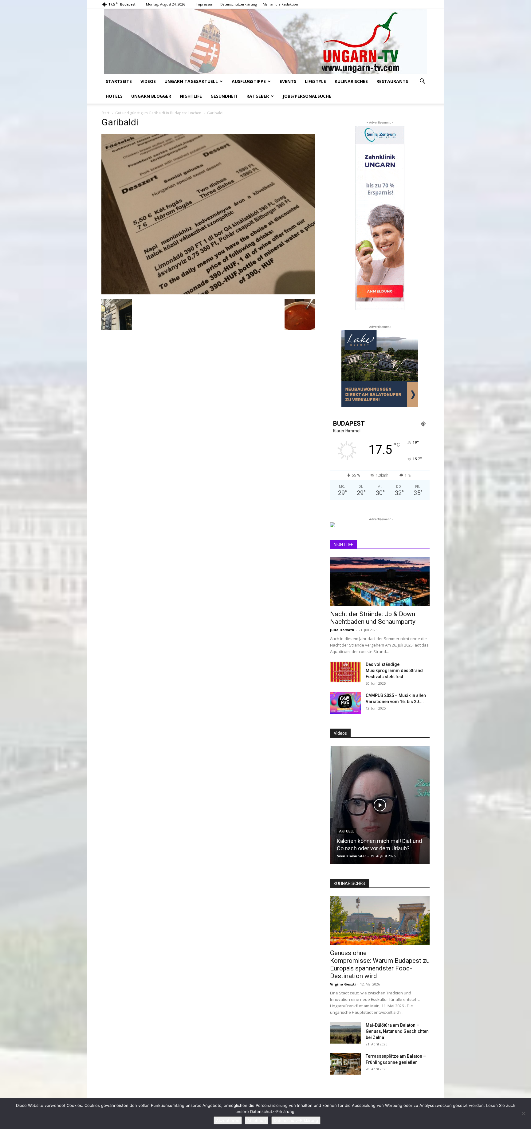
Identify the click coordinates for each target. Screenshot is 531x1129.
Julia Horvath (342, 629)
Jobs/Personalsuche (307, 96)
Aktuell (346, 831)
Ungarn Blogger (151, 96)
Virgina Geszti (343, 984)
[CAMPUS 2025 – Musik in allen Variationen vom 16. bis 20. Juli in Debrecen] (345, 703)
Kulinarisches (351, 81)
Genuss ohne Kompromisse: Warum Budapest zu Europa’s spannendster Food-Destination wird (380, 964)
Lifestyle (315, 81)
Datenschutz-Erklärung (296, 1120)
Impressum (205, 4)
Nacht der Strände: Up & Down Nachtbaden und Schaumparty (372, 617)
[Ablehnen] (523, 1113)
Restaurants (392, 81)
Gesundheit (224, 96)
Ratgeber (257, 96)
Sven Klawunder (351, 856)
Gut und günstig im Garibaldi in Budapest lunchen (158, 113)
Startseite (119, 81)
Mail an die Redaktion (280, 4)
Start (105, 113)
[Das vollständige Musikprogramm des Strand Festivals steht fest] (345, 672)
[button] (422, 82)
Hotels (114, 96)
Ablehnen (256, 1120)
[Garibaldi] (208, 292)
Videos (148, 81)
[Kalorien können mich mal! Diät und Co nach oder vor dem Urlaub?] (380, 805)
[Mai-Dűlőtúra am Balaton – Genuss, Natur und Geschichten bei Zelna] (345, 1033)
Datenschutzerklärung (238, 4)
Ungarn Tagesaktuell (191, 81)
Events (288, 81)
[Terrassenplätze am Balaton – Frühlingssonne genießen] (345, 1064)
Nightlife (191, 96)
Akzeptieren (227, 1120)
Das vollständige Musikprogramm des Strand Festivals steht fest (394, 670)
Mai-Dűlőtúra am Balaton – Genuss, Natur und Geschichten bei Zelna (397, 1031)
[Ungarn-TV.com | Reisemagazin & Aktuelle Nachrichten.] (265, 41)
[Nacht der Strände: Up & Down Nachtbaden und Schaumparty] (380, 581)
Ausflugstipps (249, 81)
